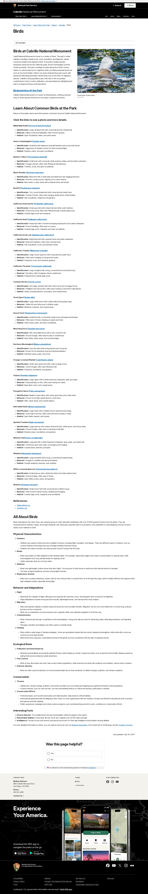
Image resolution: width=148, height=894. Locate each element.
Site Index (80, 785)
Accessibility (18, 878)
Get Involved (55, 16)
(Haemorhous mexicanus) (36, 313)
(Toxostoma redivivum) (41, 266)
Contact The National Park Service (58, 881)
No (52, 759)
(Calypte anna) (38, 141)
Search (118, 5)
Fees (133, 16)
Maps (118, 16)
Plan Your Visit (20, 16)
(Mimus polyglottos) (42, 344)
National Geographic (80, 725)
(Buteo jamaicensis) (37, 407)
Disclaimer (80, 881)
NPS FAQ (48, 884)
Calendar (126, 16)
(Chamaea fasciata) (29, 485)
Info (106, 16)
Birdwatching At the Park (27, 90)
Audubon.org (22, 508)
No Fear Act (80, 878)
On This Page (24, 43)
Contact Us (18, 796)
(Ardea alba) (29, 297)
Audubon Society (126, 725)
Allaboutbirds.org (23, 505)
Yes (52, 753)
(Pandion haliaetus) (28, 375)
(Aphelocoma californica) (43, 235)
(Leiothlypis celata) (44, 360)
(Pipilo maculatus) (36, 422)
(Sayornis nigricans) (35, 172)
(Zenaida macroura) (36, 329)
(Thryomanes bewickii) (37, 157)
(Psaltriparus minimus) (30, 188)
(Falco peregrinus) (37, 391)
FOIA (15, 884)
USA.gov (110, 878)
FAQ (78, 781)
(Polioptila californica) (43, 204)
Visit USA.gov (66, 889)
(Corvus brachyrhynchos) (39, 126)
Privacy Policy (19, 881)
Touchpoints (92, 768)
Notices (48, 878)
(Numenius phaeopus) (31, 453)
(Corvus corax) (34, 282)
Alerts (112, 16)
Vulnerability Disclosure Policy (87, 884)
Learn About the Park (38, 16)
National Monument (29, 11)
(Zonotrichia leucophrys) (47, 469)
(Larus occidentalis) (34, 438)
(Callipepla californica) (37, 219)
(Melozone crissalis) (39, 251)
